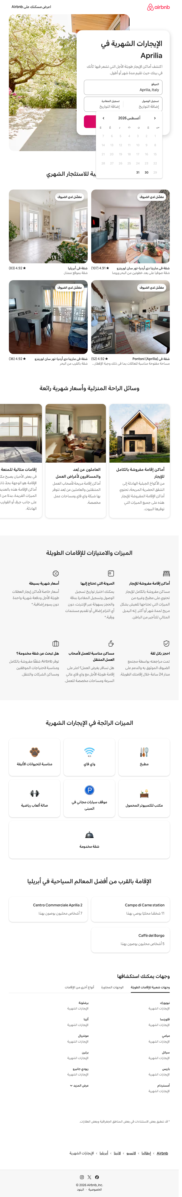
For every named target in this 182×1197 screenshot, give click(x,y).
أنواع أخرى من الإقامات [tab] (79, 987)
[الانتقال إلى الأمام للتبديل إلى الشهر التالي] (103, 118)
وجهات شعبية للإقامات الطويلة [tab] (150, 987)
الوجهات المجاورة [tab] (112, 987)
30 (146, 172)
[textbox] (143, 107)
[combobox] (123, 90)
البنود (80, 1189)
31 (137, 172)
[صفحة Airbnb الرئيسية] (158, 7)
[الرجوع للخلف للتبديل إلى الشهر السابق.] (154, 118)
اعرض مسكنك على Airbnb (31, 6)
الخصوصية (95, 1189)
